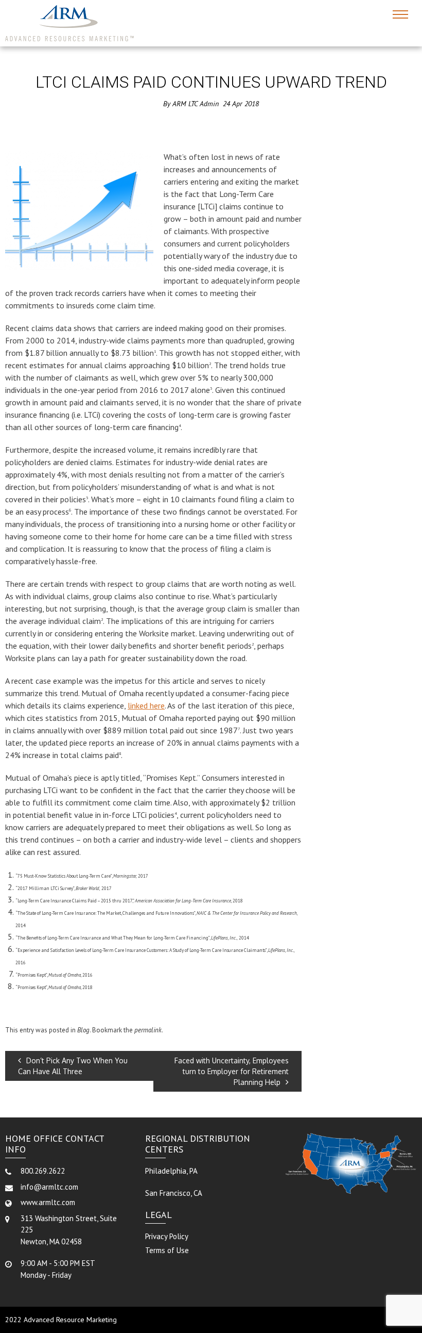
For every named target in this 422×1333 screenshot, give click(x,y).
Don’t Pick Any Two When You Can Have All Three (73, 1066)
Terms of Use (167, 1250)
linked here (146, 705)
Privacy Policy (166, 1236)
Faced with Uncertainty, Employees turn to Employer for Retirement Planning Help (231, 1071)
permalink (148, 1030)
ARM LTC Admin (195, 103)
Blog (83, 1030)
